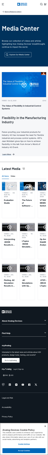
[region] (24, 439)
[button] (18, 54)
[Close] (45, 426)
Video (13, 176)
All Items (5, 176)
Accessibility (6, 407)
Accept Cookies (24, 450)
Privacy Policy (7, 417)
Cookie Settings (24, 444)
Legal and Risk (7, 398)
